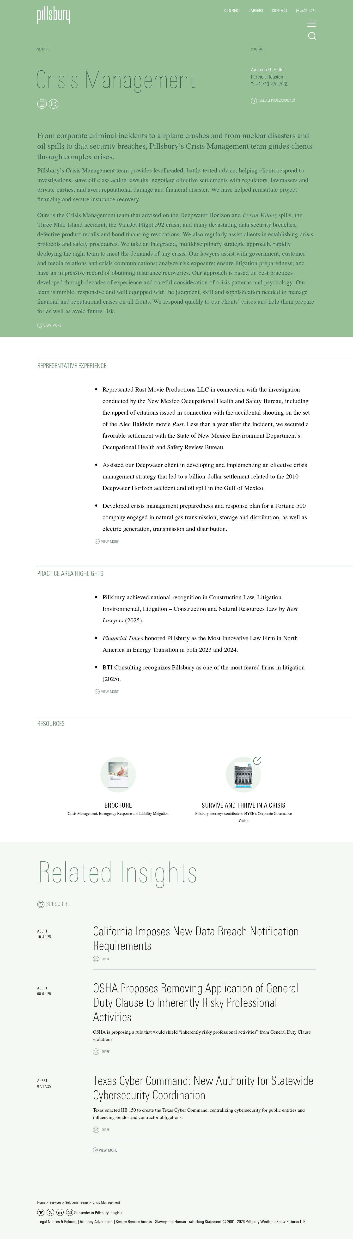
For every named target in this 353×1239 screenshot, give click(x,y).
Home (41, 1202)
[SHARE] (96, 959)
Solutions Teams (76, 1202)
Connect (232, 10)
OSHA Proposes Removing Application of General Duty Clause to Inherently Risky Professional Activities (195, 1003)
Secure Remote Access (134, 1222)
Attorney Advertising (96, 1222)
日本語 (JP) (306, 11)
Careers (256, 10)
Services (55, 1202)
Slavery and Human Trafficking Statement (188, 1222)
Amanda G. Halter (268, 70)
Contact (279, 10)
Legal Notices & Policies (57, 1222)
